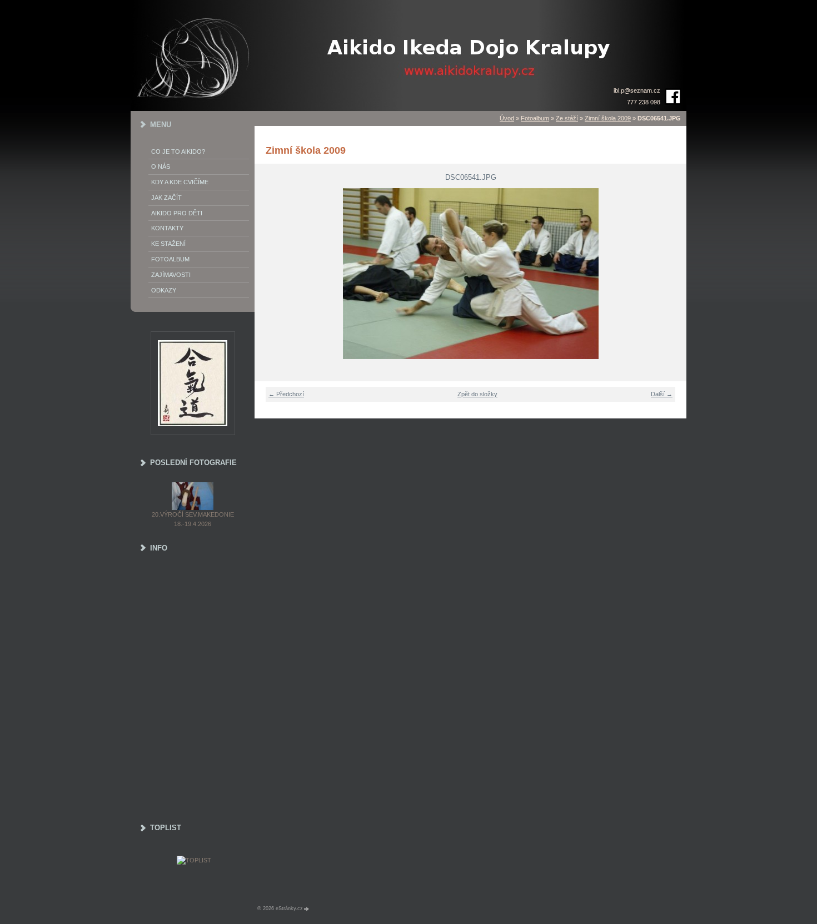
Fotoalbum (535, 118)
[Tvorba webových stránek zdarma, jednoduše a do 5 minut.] (307, 908)
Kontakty (167, 228)
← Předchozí (286, 394)
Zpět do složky (477, 394)
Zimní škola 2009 (608, 118)
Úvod (507, 118)
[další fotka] (671, 273)
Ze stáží (567, 118)
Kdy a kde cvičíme (179, 182)
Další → (661, 394)
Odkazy (163, 290)
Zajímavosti (171, 274)
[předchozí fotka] (269, 273)
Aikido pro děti (176, 213)
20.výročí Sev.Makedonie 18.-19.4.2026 (193, 519)
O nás (160, 166)
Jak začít (166, 197)
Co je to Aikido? (178, 151)
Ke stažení (168, 243)
